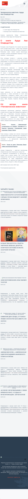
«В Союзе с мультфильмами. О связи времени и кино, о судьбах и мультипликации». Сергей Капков (14, 392)
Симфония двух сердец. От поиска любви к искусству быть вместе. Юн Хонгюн (14, 319)
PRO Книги (3, 9)
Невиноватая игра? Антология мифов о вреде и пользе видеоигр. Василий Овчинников (14, 197)
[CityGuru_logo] (5, 2)
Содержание (5, 27)
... (11, 217)
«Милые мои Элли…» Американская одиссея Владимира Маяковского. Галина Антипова (13, 354)
